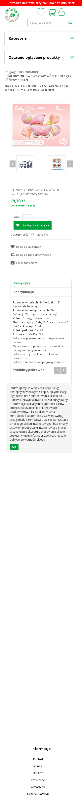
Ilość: (17, 217)
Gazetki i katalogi (38, 794)
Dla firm (38, 773)
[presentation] (13, 163)
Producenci (38, 780)
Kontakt (38, 759)
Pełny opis (22, 283)
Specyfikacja (24, 292)
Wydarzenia (38, 787)
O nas (38, 766)
